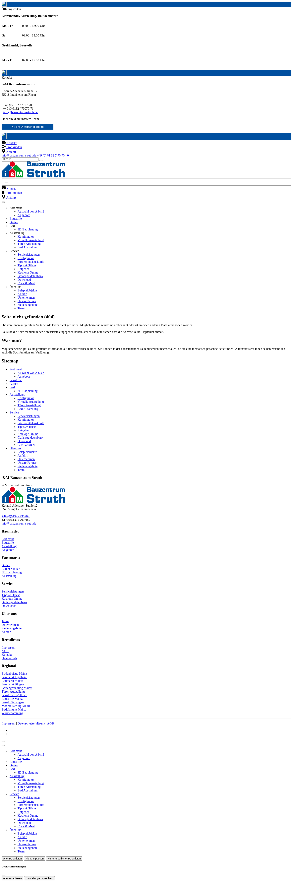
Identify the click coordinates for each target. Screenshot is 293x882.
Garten (14, 222)
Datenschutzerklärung (31, 723)
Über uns (15, 448)
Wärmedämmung (12, 713)
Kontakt (7, 654)
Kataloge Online (28, 272)
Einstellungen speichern (39, 878)
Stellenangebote (27, 304)
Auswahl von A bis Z (31, 211)
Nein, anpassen (35, 858)
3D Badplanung (28, 229)
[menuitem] (9, 143)
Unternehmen (26, 297)
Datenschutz (9, 658)
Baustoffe (16, 218)
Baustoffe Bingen (13, 702)
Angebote (24, 215)
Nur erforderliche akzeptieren (64, 858)
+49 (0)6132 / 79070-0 (16, 516)
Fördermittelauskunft (31, 261)
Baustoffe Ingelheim (14, 695)
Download (24, 279)
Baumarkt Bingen (13, 684)
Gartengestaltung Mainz (17, 688)
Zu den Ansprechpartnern (28, 126)
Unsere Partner (27, 301)
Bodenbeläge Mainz (14, 673)
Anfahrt (22, 294)
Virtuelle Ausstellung (31, 240)
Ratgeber (23, 269)
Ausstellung (17, 394)
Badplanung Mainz (14, 709)
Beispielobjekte (27, 290)
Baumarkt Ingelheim (14, 677)
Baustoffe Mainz (12, 698)
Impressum (8, 647)
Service (14, 412)
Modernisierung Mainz (16, 706)
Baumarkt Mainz (12, 680)
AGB (5, 651)
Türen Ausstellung (29, 243)
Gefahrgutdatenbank (30, 276)
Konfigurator (26, 236)
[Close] (3, 745)
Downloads (9, 605)
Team (21, 308)
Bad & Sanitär (11, 568)
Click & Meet (26, 283)
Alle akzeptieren (12, 858)
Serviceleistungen (29, 254)
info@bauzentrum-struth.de (20, 112)
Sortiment (16, 369)
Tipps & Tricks (27, 265)
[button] (3, 202)
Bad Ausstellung (28, 247)
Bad (12, 387)
